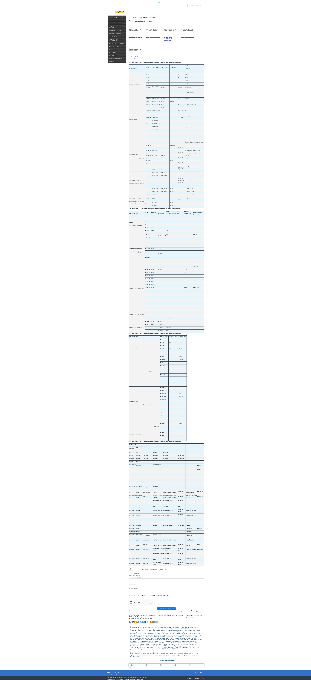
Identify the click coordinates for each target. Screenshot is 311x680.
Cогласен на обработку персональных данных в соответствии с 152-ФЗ (150, 595)
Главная (110, 12)
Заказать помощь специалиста (166, 608)
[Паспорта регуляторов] (187, 35)
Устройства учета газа (115, 30)
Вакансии (177, 12)
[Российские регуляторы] (135, 35)
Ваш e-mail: (132, 582)
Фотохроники (166, 12)
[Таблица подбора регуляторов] (135, 55)
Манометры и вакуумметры (116, 58)
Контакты (187, 12)
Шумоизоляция (113, 55)
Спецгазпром (140, 627)
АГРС (110, 49)
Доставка (142, 12)
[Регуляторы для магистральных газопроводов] (170, 35)
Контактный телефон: (135, 577)
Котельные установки (115, 33)
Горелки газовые (113, 52)
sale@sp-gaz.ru (157, 5)
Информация (153, 12)
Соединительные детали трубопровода (116, 39)
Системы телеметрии (115, 46)
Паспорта (111, 61)
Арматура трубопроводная (116, 43)
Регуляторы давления (115, 20)
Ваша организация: (134, 573)
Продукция (120, 12)
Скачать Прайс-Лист (195, 5)
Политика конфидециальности (195, 678)
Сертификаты (131, 12)
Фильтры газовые (113, 23)
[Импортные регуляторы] (152, 35)
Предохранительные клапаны (114, 26)
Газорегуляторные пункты (116, 17)
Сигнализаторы (113, 36)
